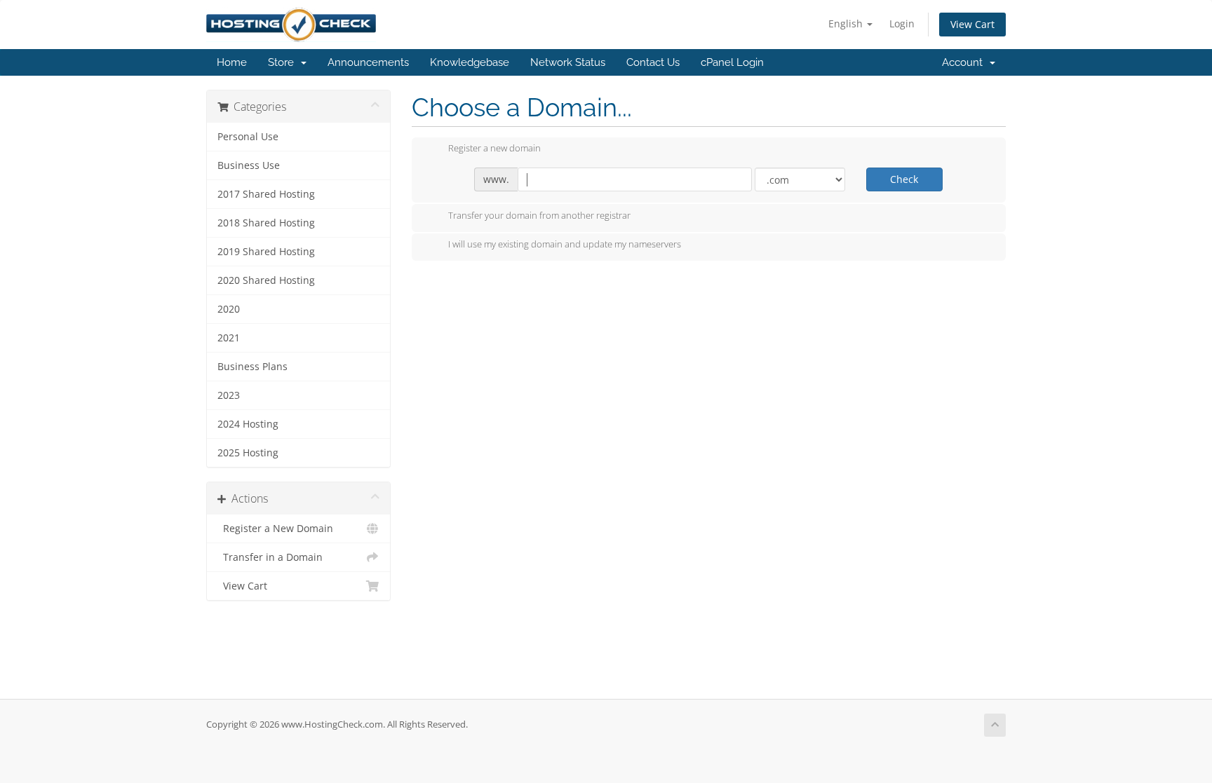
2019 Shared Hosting (266, 251)
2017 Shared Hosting (266, 194)
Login (902, 23)
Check (904, 179)
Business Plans (252, 366)
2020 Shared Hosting (266, 280)
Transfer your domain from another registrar (539, 215)
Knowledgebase (469, 62)
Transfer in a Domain (270, 557)
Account (965, 62)
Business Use (248, 165)
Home (232, 62)
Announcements (368, 62)
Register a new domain (494, 148)
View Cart (972, 24)
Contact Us (653, 62)
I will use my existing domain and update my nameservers (564, 244)
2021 (228, 338)
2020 (228, 309)
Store (283, 62)
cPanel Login (732, 62)
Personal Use (247, 136)
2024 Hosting (247, 424)
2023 (228, 395)
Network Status (567, 62)
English (847, 23)
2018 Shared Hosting (266, 223)
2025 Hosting (247, 453)
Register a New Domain (275, 528)
